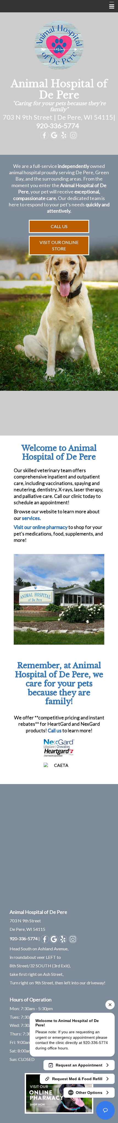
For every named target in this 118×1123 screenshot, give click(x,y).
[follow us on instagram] (73, 938)
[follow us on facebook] (45, 938)
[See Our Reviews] (63, 938)
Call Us (59, 226)
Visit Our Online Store (59, 245)
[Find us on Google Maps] (54, 938)
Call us (54, 730)
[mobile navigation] (109, 6)
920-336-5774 (57, 126)
